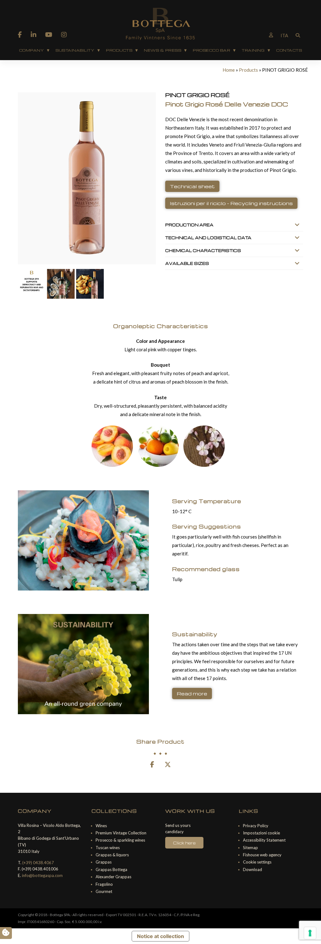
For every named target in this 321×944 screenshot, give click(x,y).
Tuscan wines (108, 847)
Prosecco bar (211, 50)
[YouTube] (48, 34)
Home (229, 70)
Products (119, 50)
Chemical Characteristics (203, 250)
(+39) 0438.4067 (38, 862)
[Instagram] (64, 34)
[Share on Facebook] (152, 765)
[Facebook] (20, 34)
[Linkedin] (33, 34)
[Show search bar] (297, 35)
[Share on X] (168, 765)
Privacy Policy (255, 825)
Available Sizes (187, 263)
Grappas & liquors (112, 854)
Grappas (104, 861)
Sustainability (74, 50)
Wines (101, 825)
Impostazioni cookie (261, 832)
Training (253, 50)
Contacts (289, 50)
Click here (184, 842)
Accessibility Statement (264, 840)
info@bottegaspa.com (42, 875)
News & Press (162, 50)
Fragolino (104, 884)
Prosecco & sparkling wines (120, 840)
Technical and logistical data (208, 237)
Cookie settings (257, 861)
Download (252, 869)
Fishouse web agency (262, 854)
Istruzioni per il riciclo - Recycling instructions (231, 203)
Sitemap (250, 847)
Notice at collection (160, 936)
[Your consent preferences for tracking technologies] (310, 933)
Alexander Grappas (113, 876)
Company (31, 50)
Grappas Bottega (111, 869)
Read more (192, 693)
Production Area (189, 224)
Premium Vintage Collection (121, 832)
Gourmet (104, 891)
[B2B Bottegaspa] (271, 34)
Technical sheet (192, 186)
